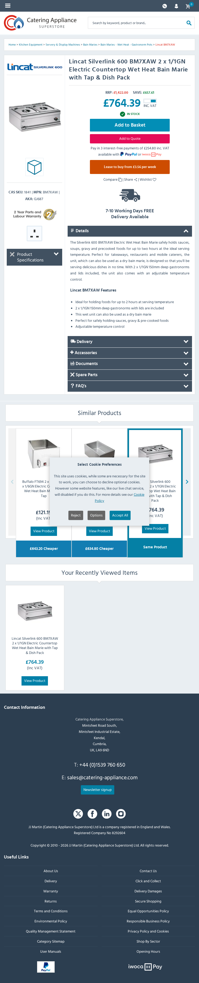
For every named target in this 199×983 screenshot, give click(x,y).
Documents (86, 364)
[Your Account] (176, 5)
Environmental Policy (50, 921)
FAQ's (80, 386)
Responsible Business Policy (148, 921)
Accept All (120, 515)
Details (82, 231)
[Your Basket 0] (188, 6)
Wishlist (146, 179)
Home (12, 44)
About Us (51, 870)
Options (96, 515)
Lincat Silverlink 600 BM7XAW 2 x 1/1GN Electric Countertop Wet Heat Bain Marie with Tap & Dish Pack (35, 645)
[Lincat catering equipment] (20, 67)
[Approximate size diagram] (34, 168)
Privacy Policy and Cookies (148, 931)
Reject (76, 515)
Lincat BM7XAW (165, 44)
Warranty (50, 891)
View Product (43, 531)
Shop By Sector (148, 941)
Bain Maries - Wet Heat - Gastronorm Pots (126, 44)
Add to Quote (129, 138)
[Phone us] (164, 5)
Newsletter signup (97, 789)
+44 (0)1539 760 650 (102, 764)
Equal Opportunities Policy (148, 911)
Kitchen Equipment (30, 44)
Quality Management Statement (50, 931)
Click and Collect (148, 881)
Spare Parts (86, 375)
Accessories (85, 353)
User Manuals (50, 951)
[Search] (189, 22)
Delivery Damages (148, 891)
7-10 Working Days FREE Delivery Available (130, 214)
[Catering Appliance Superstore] (40, 23)
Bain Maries (90, 44)
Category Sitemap (51, 941)
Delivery (84, 342)
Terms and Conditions (51, 911)
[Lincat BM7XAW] (34, 116)
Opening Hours (148, 951)
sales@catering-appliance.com (102, 777)
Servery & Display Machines (63, 44)
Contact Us (148, 870)
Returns (51, 901)
